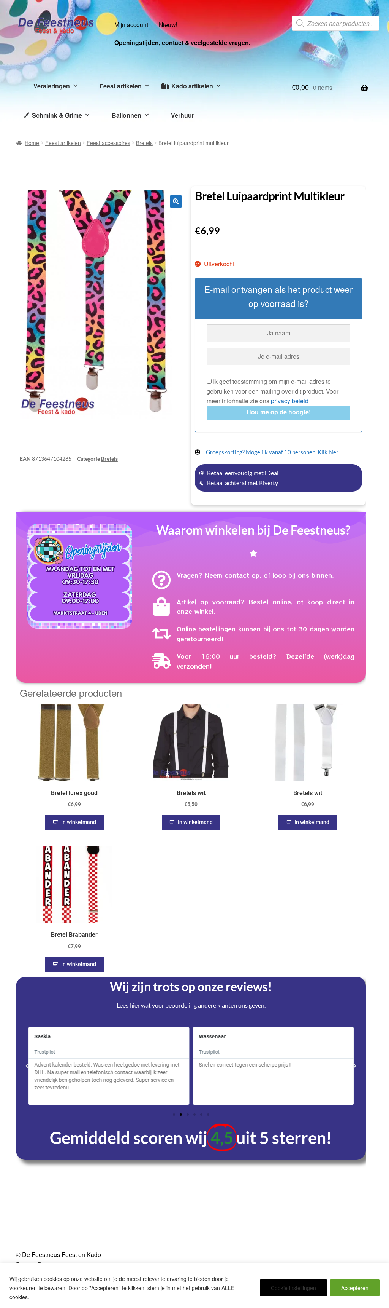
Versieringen (51, 85)
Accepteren (354, 1288)
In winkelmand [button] (78, 822)
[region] (194, 1285)
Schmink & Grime (57, 115)
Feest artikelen (121, 85)
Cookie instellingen (293, 1288)
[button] (176, 201)
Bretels (144, 143)
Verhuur (182, 115)
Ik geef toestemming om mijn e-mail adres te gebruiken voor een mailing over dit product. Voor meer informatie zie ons (272, 391)
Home (32, 143)
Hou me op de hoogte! (279, 411)
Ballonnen (126, 115)
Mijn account (131, 24)
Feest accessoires (108, 143)
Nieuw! (168, 24)
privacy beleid (289, 400)
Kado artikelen (192, 85)
